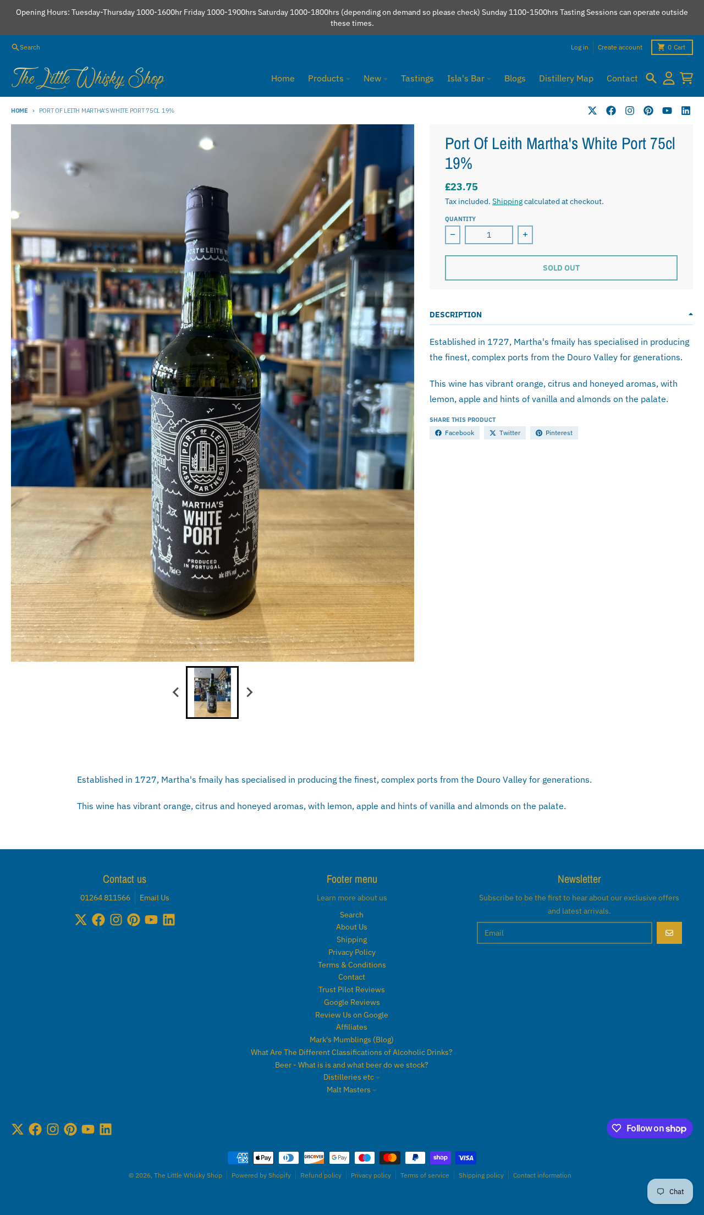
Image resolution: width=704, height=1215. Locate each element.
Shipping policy (481, 1175)
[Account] (668, 78)
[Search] (651, 78)
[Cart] (686, 78)
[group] (212, 692)
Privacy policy (371, 1175)
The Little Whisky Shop (188, 1175)
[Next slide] (248, 692)
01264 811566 (105, 898)
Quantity (460, 219)
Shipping (507, 201)
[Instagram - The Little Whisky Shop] (630, 110)
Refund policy (321, 1175)
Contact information (542, 1175)
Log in (579, 47)
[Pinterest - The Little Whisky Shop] (648, 110)
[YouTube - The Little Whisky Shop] (667, 110)
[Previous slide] (176, 692)
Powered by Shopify (261, 1175)
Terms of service (424, 1175)
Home (19, 110)
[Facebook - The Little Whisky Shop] (611, 110)
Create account (620, 47)
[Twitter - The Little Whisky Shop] (592, 110)
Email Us (154, 898)
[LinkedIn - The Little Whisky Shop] (686, 110)
